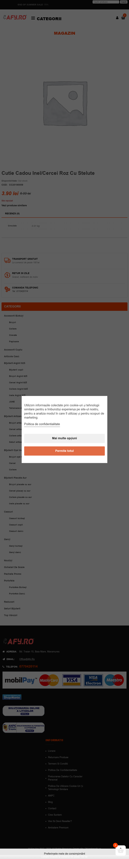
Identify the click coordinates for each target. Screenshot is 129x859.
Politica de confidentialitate (42, 424)
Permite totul (64, 451)
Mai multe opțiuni (64, 438)
